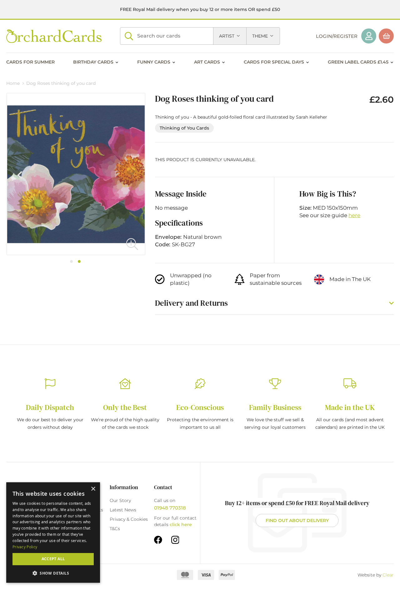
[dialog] (53, 532)
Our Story (120, 500)
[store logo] (54, 36)
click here (181, 524)
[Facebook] (158, 539)
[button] (132, 243)
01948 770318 (170, 508)
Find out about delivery (297, 520)
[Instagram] (175, 539)
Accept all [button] (53, 558)
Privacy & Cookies (129, 519)
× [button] (93, 489)
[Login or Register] (368, 36)
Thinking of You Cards (184, 128)
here (354, 215)
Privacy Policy (24, 546)
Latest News (123, 510)
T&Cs (115, 528)
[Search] (128, 36)
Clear (388, 575)
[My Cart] (386, 36)
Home (13, 83)
